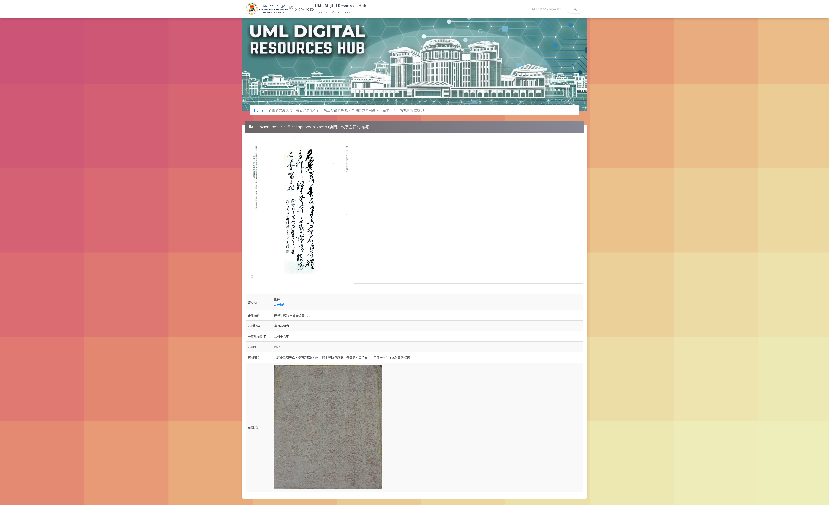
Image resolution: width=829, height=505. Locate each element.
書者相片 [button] (280, 304)
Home (259, 110)
